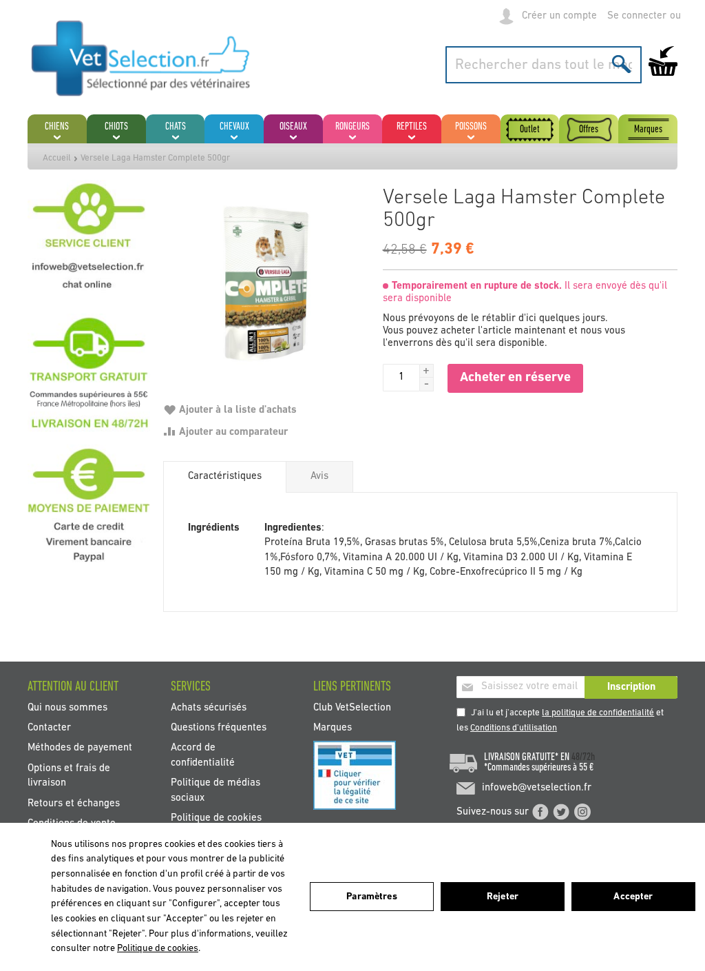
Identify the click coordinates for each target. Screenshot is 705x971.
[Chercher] (621, 63)
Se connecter (636, 16)
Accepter (633, 897)
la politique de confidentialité (598, 712)
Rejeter (502, 897)
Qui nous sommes (67, 707)
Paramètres (371, 897)
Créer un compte (559, 16)
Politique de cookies (216, 818)
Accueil (57, 158)
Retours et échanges (74, 803)
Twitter (561, 812)
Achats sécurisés (208, 707)
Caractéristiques (225, 476)
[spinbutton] (401, 377)
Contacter (49, 728)
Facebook (540, 812)
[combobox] (543, 64)
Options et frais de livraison (69, 775)
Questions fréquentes (218, 728)
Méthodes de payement (80, 748)
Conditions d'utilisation (513, 728)
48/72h (583, 757)
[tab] (224, 477)
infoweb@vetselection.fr (536, 788)
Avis (319, 476)
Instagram (582, 812)
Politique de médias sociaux (215, 790)
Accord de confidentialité (203, 755)
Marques (332, 728)
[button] (427, 371)
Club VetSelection (352, 707)
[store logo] (141, 58)
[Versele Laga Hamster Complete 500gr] (266, 283)
